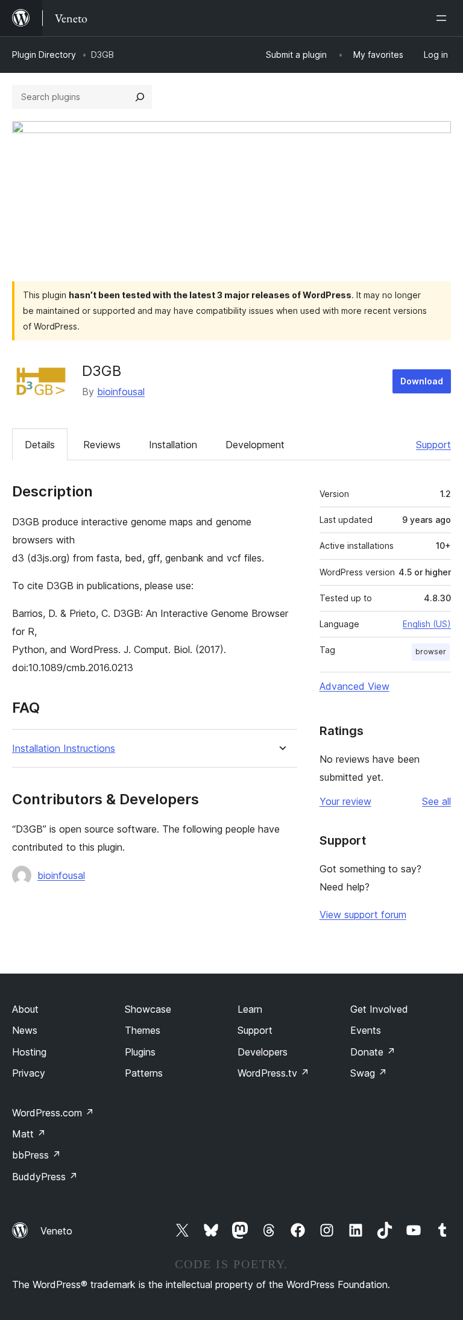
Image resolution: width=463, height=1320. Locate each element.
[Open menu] (443, 18)
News (24, 1030)
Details (40, 445)
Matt (29, 1134)
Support (433, 445)
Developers (263, 1052)
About (25, 1009)
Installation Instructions (63, 748)
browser (430, 651)
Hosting (29, 1052)
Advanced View (354, 686)
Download (421, 381)
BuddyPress (45, 1177)
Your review (345, 801)
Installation (173, 445)
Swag (368, 1073)
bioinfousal (121, 392)
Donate (372, 1052)
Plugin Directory (44, 54)
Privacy (28, 1073)
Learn (250, 1009)
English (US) (427, 624)
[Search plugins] (140, 97)
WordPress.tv (273, 1073)
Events (365, 1030)
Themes (142, 1030)
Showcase (148, 1009)
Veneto (56, 1231)
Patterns (144, 1073)
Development (255, 445)
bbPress (36, 1155)
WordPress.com (53, 1113)
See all (436, 801)
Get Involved (379, 1009)
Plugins (140, 1052)
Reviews (102, 445)
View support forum (363, 915)
